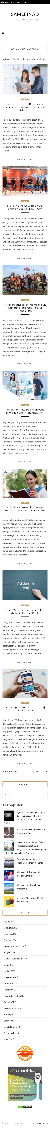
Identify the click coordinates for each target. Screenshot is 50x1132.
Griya (6, 964)
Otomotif (8, 983)
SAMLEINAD (25, 14)
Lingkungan (9, 977)
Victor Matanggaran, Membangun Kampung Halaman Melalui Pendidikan (25, 308)
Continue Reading (25, 159)
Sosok (7, 1039)
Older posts (40, 772)
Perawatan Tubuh (12, 995)
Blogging (8, 927)
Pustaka (8, 1002)
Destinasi (8, 933)
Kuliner (7, 971)
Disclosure (15, 2)
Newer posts (10, 772)
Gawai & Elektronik (13, 958)
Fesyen (7, 952)
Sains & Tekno (10, 1008)
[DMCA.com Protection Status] (25, 1107)
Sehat (6, 1020)
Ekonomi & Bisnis (12, 946)
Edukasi (25, 99)
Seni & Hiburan (11, 1026)
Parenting (8, 989)
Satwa (7, 1014)
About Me (5, 2)
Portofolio (27, 2)
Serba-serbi (9, 1033)
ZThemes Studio (41, 1123)
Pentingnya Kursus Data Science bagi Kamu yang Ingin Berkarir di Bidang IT (25, 107)
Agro (6, 921)
